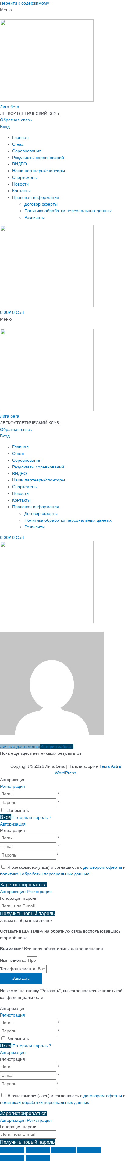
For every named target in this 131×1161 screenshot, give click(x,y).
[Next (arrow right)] (38, 1158)
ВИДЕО (19, 164)
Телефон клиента (18, 969)
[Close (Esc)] (12, 1150)
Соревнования (26, 151)
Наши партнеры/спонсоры (38, 171)
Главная (20, 137)
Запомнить (18, 810)
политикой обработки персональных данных (44, 874)
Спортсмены (24, 177)
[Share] (38, 1150)
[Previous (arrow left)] (12, 1158)
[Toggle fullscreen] (63, 1150)
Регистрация (12, 786)
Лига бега (9, 107)
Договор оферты (41, 204)
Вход (5, 126)
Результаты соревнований (38, 157)
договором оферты (102, 867)
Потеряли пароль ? (31, 817)
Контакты (21, 191)
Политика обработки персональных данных (68, 211)
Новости (20, 184)
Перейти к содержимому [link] (24, 3)
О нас (18, 144)
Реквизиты (34, 217)
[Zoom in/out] (89, 1150)
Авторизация (13, 824)
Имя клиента (13, 960)
